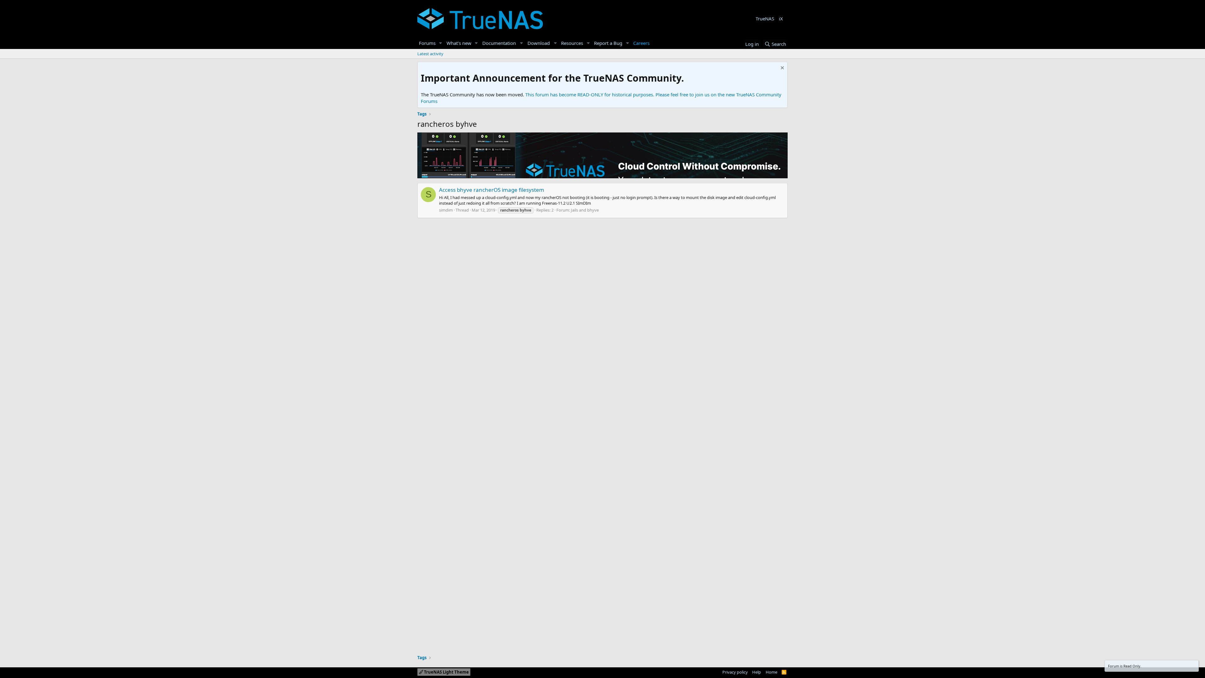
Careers (641, 43)
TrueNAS (765, 18)
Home (771, 672)
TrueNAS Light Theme (446, 672)
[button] (440, 43)
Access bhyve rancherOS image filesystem (491, 189)
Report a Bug (608, 43)
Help (756, 672)
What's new (459, 43)
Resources (572, 43)
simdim (446, 210)
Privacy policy (735, 672)
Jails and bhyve (585, 210)
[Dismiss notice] (781, 68)
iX (781, 18)
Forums (427, 43)
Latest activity (430, 53)
